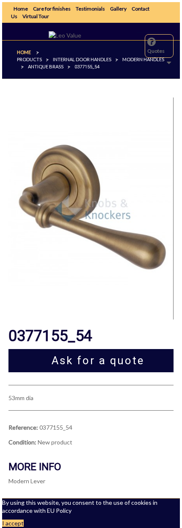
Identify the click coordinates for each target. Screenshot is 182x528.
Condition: (22, 442)
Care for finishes (52, 8)
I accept (13, 523)
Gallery (118, 8)
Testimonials (90, 8)
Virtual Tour (35, 16)
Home (21, 8)
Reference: (23, 427)
